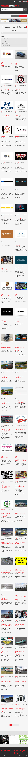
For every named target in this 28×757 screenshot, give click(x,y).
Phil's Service (18, 89)
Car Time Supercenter (20, 218)
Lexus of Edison (18, 115)
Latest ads (15, 16)
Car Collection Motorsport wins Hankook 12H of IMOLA (7, 710)
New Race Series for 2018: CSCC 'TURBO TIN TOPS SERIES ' (21, 598)
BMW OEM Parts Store (6, 192)
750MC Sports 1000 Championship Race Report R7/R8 (5, 376)
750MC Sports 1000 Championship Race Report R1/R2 (5, 430)
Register (25, 1)
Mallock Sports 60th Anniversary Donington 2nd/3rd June (6, 515)
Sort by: (14, 30)
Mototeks (3, 218)
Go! (25, 9)
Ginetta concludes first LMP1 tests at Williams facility (20, 710)
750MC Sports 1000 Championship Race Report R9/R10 (19, 349)
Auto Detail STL (18, 192)
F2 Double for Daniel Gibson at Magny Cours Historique (20, 653)
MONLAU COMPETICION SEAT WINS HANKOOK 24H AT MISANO (7, 626)
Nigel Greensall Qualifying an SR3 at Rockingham (5, 486)
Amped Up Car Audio (19, 295)
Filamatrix (3, 244)
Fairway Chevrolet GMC (20, 166)
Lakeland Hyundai (5, 115)
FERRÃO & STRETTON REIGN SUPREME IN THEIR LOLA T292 (7, 681)
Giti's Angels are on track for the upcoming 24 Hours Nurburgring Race (20, 459)
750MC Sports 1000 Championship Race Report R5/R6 (19, 376)
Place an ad (24, 16)
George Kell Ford (5, 89)
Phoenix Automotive (5, 140)
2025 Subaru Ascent (19, 64)
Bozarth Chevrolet (5, 166)
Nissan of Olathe (19, 140)
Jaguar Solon (4, 321)
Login (19, 1)
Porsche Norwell (5, 295)
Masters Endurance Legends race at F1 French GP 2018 (7, 544)
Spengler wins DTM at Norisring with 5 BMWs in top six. (21, 681)
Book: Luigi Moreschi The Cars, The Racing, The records (20, 486)
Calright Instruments (20, 270)
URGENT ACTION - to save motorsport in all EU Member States (6, 598)
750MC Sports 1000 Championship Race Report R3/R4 (5, 402)
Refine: (2, 36)
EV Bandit (17, 321)
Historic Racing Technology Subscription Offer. (6, 653)
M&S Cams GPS (4, 269)
